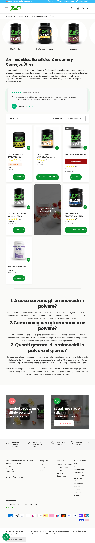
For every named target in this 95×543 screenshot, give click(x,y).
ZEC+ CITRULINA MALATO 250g (15, 155)
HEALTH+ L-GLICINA (17, 266)
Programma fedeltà (66, 1)
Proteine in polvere (44, 49)
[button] (6, 8)
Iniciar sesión (84, 1)
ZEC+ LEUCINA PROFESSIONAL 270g (74, 214)
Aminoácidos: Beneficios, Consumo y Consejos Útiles (34, 16)
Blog (41, 470)
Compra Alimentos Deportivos (61, 473)
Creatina (73, 49)
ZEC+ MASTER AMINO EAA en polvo (46, 155)
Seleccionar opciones (47, 177)
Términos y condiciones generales (79, 475)
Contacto (44, 467)
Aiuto (52, 1)
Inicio (10, 16)
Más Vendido (15, 49)
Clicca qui (63, 423)
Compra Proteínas (64, 465)
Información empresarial (79, 482)
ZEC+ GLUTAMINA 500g (75, 154)
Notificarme (76, 161)
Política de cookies (78, 487)
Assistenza (10, 507)
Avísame (76, 177)
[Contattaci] (83, 8)
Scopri (16, 423)
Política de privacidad (78, 493)
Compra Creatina (64, 467)
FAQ (41, 465)
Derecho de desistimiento (79, 468)
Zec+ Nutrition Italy (18, 531)
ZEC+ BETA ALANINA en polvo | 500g (17, 214)
